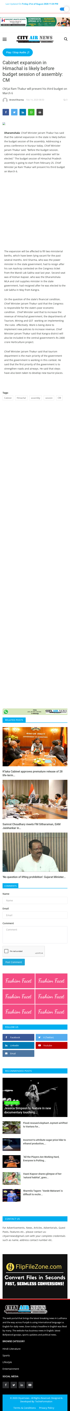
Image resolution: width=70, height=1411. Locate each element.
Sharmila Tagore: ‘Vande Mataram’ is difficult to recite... (43, 1192)
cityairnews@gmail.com (16, 1236)
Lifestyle (7, 1362)
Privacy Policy (46, 1407)
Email (6, 908)
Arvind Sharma (16, 99)
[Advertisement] (35, 214)
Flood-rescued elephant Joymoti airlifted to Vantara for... (45, 1125)
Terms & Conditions (24, 1407)
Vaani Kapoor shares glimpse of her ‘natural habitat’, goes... (42, 1175)
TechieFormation (43, 1401)
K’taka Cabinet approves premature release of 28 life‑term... (33, 773)
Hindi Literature (12, 1348)
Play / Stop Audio (16, 52)
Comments (10, 885)
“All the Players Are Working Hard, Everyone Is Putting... (41, 1159)
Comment (8, 923)
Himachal (21, 397)
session (48, 397)
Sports (6, 1355)
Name (6, 893)
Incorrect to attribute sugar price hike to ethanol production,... (44, 1142)
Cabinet (8, 397)
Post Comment (13, 962)
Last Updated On (32, 3)
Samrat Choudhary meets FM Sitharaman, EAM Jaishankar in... (31, 826)
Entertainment (11, 1368)
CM (59, 397)
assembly (35, 397)
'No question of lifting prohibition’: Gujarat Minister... (34, 877)
